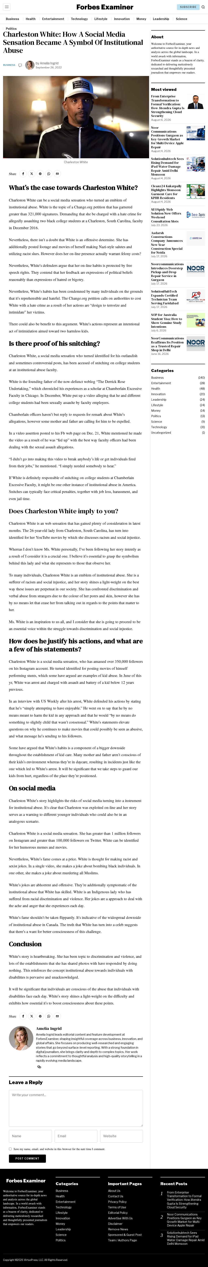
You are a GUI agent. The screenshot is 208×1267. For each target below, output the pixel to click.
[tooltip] (23, 173)
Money (155, 410)
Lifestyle (157, 405)
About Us (114, 1190)
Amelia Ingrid (49, 63)
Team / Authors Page (122, 1240)
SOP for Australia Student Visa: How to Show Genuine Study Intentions (166, 321)
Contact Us (115, 1196)
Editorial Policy (118, 1212)
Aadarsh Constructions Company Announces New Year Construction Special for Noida (167, 242)
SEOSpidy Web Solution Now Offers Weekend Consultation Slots (166, 215)
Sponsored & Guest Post (125, 1234)
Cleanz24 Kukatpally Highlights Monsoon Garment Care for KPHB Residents (166, 192)
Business (9, 65)
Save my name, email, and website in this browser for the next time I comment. (59, 1149)
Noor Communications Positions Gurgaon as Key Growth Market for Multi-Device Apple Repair (167, 137)
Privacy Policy (117, 1201)
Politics (156, 416)
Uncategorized (161, 432)
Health (155, 388)
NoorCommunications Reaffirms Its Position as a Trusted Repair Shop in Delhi (167, 344)
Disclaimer (115, 1223)
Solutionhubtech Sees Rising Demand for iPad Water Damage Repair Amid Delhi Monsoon (167, 166)
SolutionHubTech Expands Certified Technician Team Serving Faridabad (165, 297)
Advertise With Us (120, 1218)
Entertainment (161, 383)
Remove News (118, 1229)
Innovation (158, 394)
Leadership (158, 399)
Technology (159, 427)
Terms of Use (117, 1207)
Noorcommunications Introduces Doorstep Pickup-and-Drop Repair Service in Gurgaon (167, 272)
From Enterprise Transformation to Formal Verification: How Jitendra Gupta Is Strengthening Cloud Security (167, 106)
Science (156, 421)
